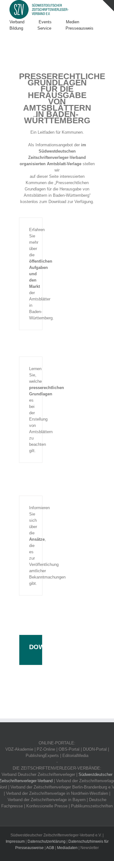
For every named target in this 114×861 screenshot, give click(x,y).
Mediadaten (67, 848)
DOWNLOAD (48, 646)
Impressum (15, 841)
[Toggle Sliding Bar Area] (108, 5)
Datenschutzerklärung (47, 841)
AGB (50, 848)
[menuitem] (24, 22)
